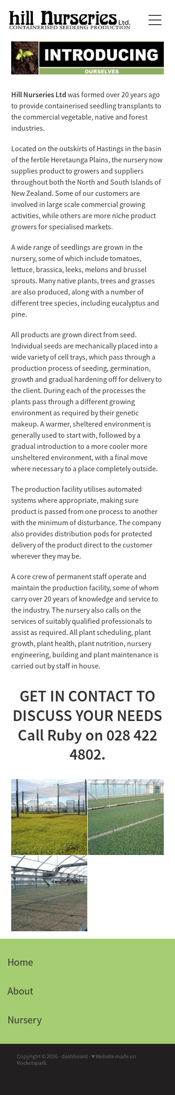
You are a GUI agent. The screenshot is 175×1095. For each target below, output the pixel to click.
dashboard (75, 1056)
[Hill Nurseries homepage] (76, 20)
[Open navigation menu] (155, 20)
